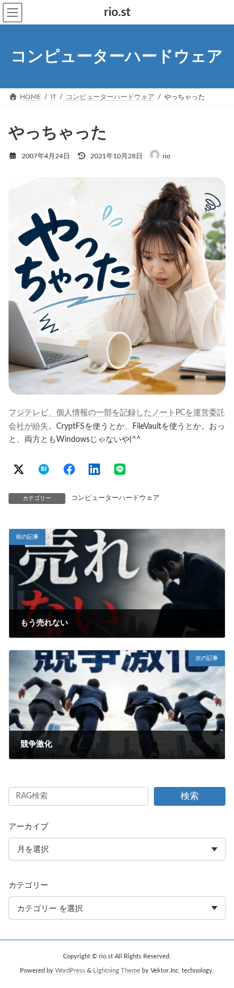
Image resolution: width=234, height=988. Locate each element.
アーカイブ (28, 827)
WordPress (70, 971)
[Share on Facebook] (69, 469)
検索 (190, 796)
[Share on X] (19, 469)
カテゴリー (28, 885)
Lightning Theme (116, 971)
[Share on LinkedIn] (94, 469)
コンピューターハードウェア (115, 497)
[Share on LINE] (120, 469)
